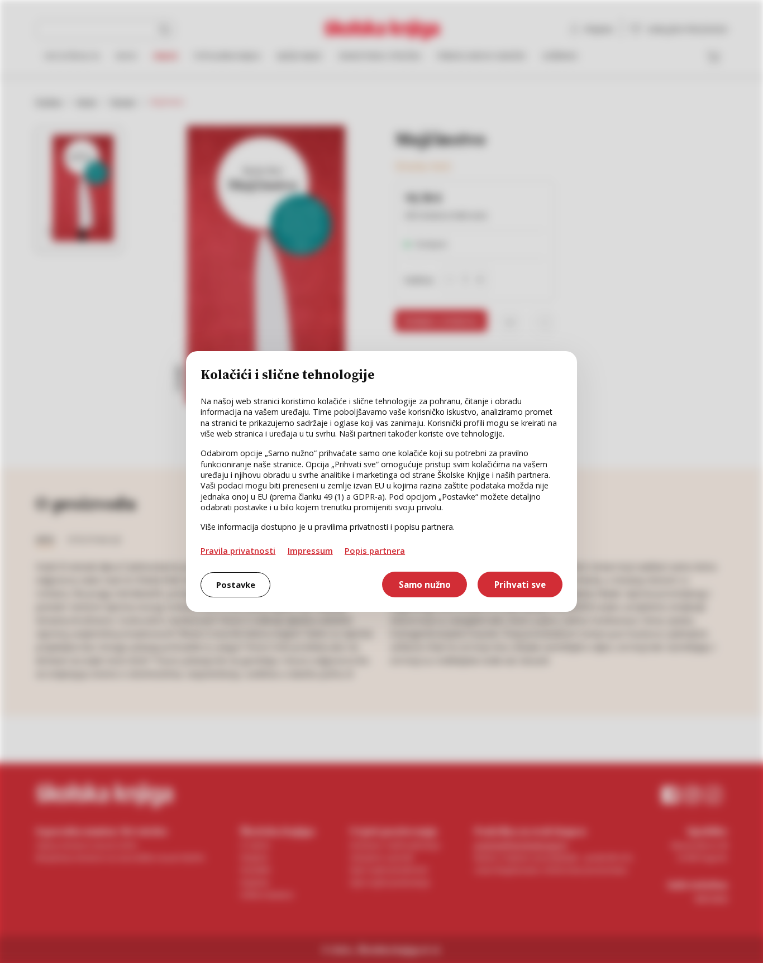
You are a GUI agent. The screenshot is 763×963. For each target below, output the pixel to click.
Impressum (310, 550)
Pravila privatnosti (238, 550)
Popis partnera (375, 550)
